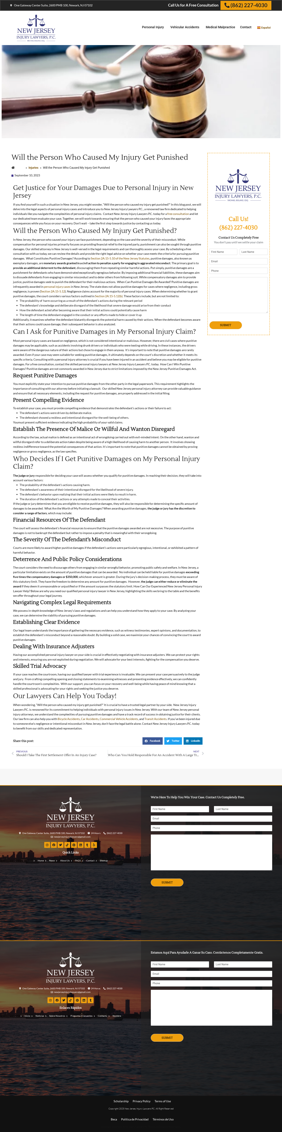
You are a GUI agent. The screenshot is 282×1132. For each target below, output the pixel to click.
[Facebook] (54, 845)
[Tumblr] (87, 845)
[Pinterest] (74, 845)
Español (266, 27)
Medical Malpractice (220, 27)
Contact (245, 27)
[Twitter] (60, 845)
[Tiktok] (67, 845)
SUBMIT (225, 325)
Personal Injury (153, 27)
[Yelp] (94, 845)
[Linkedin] (81, 845)
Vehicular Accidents (184, 27)
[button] (152, 741)
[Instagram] (47, 845)
